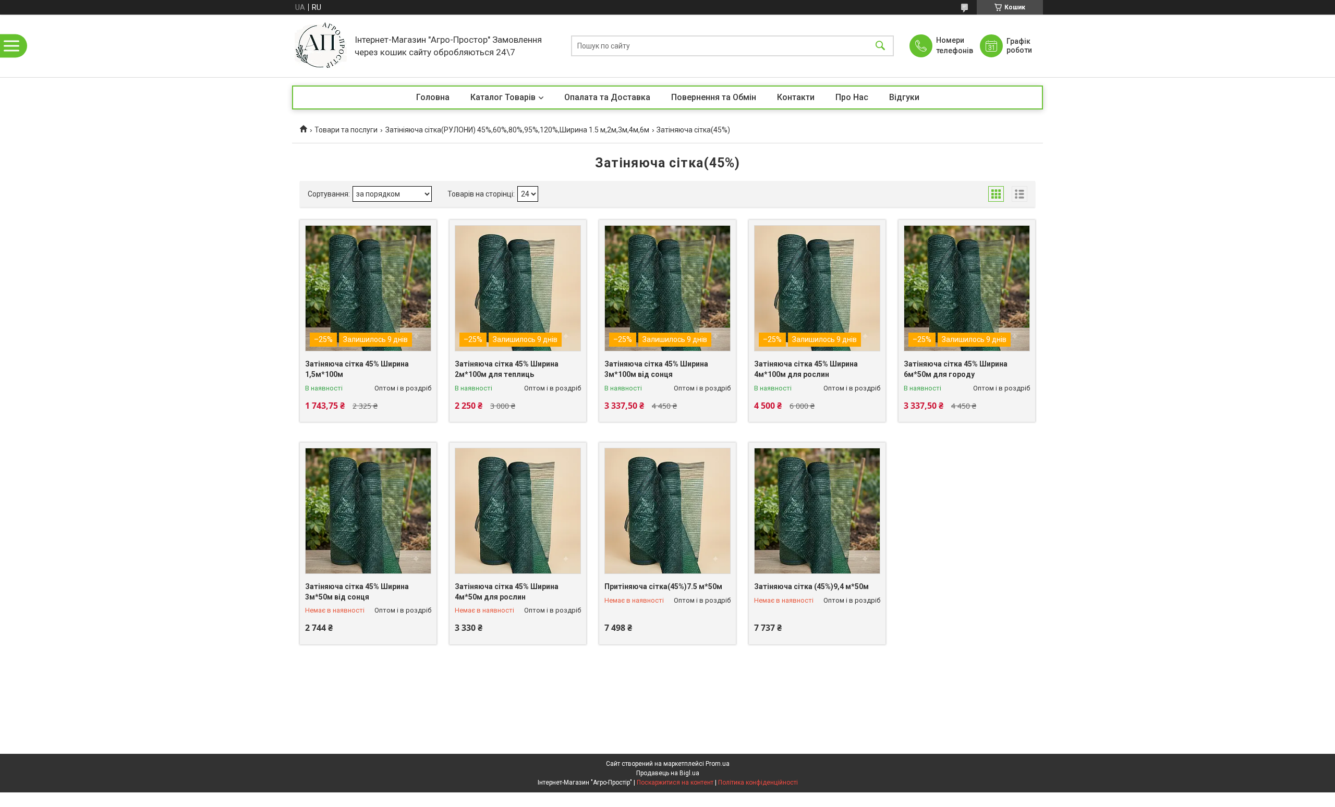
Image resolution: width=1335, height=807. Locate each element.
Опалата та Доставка (607, 97)
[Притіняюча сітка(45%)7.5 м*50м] (667, 511)
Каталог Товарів (503, 97)
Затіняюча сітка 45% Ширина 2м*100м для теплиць (507, 369)
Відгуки (904, 97)
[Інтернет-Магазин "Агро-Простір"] (321, 46)
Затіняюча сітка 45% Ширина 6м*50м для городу (956, 369)
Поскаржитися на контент (675, 782)
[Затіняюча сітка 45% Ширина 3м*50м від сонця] (368, 511)
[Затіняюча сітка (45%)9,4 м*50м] (817, 511)
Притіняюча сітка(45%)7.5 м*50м (663, 586)
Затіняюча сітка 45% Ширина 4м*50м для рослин (507, 591)
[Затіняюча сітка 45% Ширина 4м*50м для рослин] (518, 511)
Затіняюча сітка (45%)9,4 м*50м (811, 586)
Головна (433, 97)
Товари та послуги (346, 130)
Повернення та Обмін (713, 97)
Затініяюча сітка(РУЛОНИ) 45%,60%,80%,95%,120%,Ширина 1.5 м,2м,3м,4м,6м (517, 130)
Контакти (796, 97)
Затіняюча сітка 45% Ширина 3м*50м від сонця (357, 591)
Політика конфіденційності (758, 782)
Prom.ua (718, 763)
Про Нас (851, 97)
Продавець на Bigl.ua (667, 773)
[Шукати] (880, 46)
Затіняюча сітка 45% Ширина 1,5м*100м (357, 369)
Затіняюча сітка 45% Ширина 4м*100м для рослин (806, 369)
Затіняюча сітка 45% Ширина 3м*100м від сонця (656, 369)
